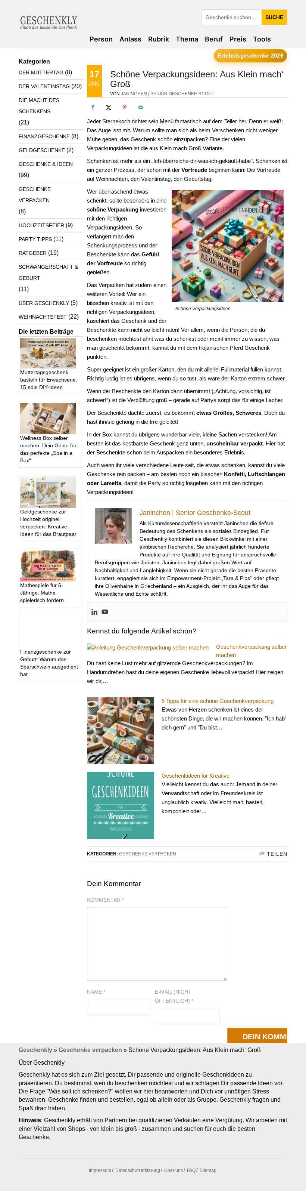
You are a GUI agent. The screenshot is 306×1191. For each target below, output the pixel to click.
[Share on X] (109, 107)
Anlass (130, 39)
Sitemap (208, 1170)
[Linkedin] (94, 612)
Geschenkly (35, 1050)
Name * (96, 992)
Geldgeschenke (42, 150)
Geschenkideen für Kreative (196, 775)
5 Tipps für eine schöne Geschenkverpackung (218, 701)
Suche (274, 17)
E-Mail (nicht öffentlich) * (174, 996)
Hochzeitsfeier (41, 225)
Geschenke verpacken (147, 854)
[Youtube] (105, 612)
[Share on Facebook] (93, 107)
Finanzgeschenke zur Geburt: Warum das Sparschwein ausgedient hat (49, 663)
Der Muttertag (41, 72)
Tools (262, 39)
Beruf (214, 39)
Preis (238, 39)
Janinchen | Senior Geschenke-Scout (167, 93)
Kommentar (105, 900)
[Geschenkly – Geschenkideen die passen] (48, 21)
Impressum (100, 1170)
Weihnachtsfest (43, 317)
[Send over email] (141, 107)
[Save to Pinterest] (125, 107)
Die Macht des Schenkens (39, 105)
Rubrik (158, 39)
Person (101, 39)
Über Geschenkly (44, 303)
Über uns (173, 1170)
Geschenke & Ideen (46, 164)
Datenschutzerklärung (137, 1170)
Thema (187, 39)
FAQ (191, 1170)
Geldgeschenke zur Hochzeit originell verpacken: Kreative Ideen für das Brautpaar (48, 523)
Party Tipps (35, 239)
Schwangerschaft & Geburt (48, 272)
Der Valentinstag (44, 86)
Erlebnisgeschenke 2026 (250, 55)
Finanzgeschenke (44, 136)
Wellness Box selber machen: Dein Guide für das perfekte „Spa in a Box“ (48, 449)
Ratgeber (33, 253)
